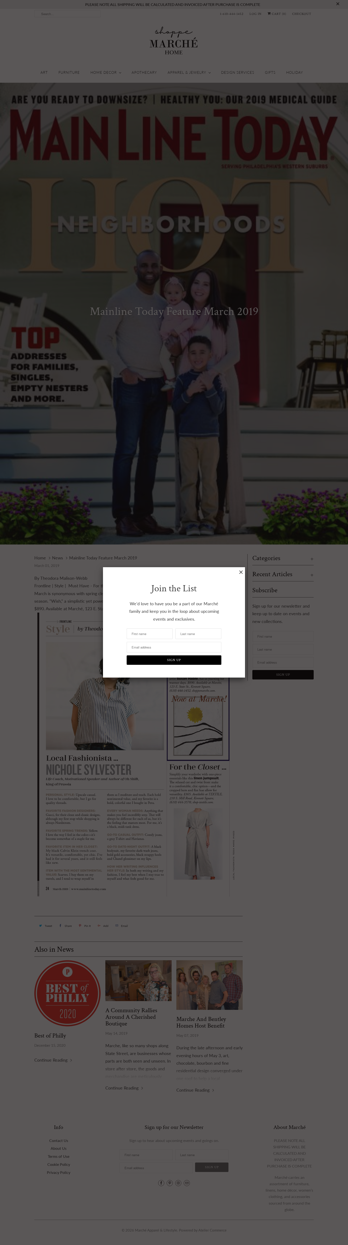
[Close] (241, 572)
